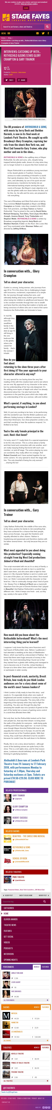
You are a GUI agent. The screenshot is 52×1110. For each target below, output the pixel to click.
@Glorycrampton (21, 810)
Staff (10, 75)
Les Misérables (16, 1031)
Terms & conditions (24, 1098)
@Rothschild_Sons (22, 850)
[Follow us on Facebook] (48, 33)
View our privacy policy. (29, 4)
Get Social (8, 936)
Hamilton (14, 1022)
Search (44, 901)
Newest (37, 966)
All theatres (8, 1081)
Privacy (34, 1098)
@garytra (18, 799)
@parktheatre (20, 880)
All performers (9, 1000)
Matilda (14, 1013)
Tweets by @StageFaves (9, 1092)
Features (14, 72)
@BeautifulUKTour (21, 839)
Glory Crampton (20, 806)
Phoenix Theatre (17, 1072)
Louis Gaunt (15, 982)
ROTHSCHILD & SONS (35, 127)
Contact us (6, 1102)
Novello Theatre (17, 1053)
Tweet (11, 80)
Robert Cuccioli (20, 817)
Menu (3, 33)
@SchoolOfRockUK (22, 862)
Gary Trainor (19, 795)
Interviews (22, 72)
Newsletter (38, 33)
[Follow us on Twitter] (43, 33)
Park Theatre (18, 877)
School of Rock (20, 858)
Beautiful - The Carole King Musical (29, 836)
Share (23, 80)
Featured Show (13, 890)
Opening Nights (11, 959)
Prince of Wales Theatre (20, 1062)
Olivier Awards (11, 919)
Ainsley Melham (17, 972)
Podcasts (8, 948)
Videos (7, 942)
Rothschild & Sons (21, 847)
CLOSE (26, 8)
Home (6, 913)
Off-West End (39, 890)
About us (41, 1098)
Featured (45, 966)
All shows (7, 1040)
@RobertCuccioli (21, 821)
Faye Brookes (16, 991)
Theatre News (10, 925)
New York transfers (27, 890)
